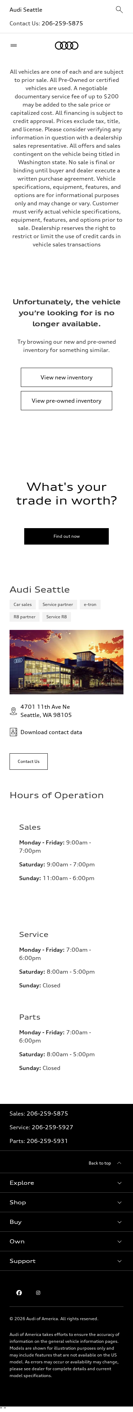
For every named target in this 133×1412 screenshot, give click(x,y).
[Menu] (15, 45)
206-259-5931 (47, 1140)
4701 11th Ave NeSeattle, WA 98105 (46, 710)
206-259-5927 (52, 1127)
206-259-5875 (62, 23)
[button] (66, 1183)
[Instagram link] (38, 1292)
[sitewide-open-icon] (119, 10)
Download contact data (51, 732)
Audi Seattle (26, 9)
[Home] (66, 45)
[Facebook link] (19, 1292)
